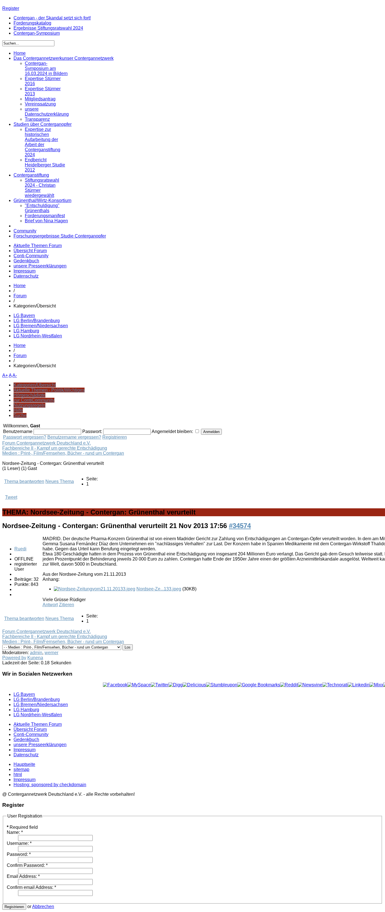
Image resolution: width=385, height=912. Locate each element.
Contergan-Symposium (37, 33)
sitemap (21, 769)
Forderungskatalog (32, 23)
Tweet (11, 497)
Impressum (25, 271)
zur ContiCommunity (34, 400)
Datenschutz (26, 276)
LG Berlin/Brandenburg (37, 320)
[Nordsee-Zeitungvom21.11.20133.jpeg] (94, 588)
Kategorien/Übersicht (35, 385)
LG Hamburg (26, 330)
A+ (5, 375)
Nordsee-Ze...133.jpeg (158, 588)
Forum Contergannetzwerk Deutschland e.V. (46, 443)
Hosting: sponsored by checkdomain (50, 784)
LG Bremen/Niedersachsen (41, 325)
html (18, 774)
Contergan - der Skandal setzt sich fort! (52, 18)
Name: (15, 832)
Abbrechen (43, 906)
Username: (19, 843)
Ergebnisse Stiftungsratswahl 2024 (48, 28)
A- (14, 375)
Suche (20, 415)
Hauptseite (24, 764)
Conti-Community (31, 255)
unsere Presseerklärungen (40, 265)
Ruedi (20, 548)
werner (51, 652)
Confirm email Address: (31, 887)
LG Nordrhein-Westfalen (38, 335)
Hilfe (18, 410)
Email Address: (23, 876)
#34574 (240, 525)
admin (36, 652)
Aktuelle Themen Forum (38, 245)
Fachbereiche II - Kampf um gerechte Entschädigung (54, 448)
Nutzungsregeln (29, 405)
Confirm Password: (27, 865)
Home (20, 285)
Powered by (14, 657)
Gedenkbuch (26, 260)
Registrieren (114, 437)
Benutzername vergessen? (74, 437)
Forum (20, 295)
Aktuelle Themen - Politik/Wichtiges (49, 390)
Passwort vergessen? (24, 437)
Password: (19, 854)
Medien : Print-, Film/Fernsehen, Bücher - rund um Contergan (63, 453)
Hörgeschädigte (29, 395)
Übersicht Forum (30, 250)
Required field (22, 827)
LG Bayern (24, 315)
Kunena (35, 657)
